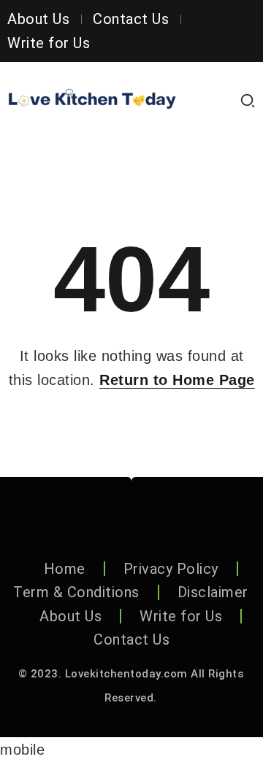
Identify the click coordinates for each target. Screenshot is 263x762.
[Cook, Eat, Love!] (92, 100)
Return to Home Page (177, 380)
